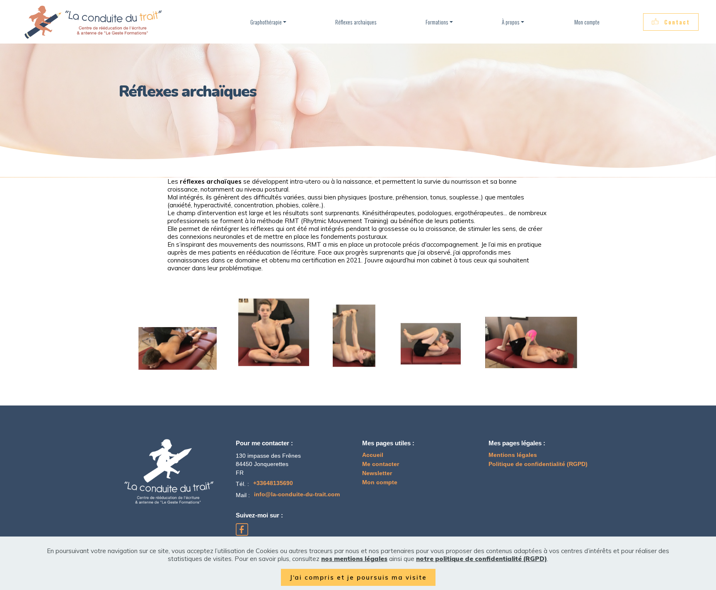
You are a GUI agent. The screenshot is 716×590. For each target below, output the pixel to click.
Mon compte (586, 22)
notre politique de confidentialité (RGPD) (481, 559)
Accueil (372, 455)
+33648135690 (273, 483)
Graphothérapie (266, 22)
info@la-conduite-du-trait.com (297, 494)
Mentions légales (513, 455)
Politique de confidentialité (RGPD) (538, 464)
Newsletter (377, 473)
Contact (677, 22)
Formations (437, 22)
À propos (511, 22)
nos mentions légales (354, 559)
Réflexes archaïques (356, 22)
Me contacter (380, 464)
